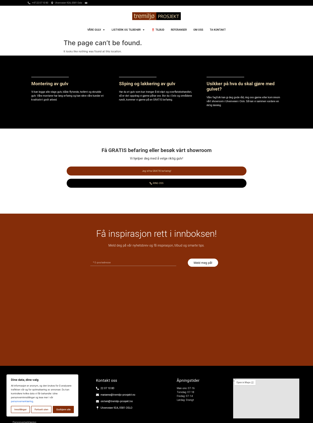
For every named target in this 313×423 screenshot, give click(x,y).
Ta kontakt (218, 29)
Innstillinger (20, 409)
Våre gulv (94, 29)
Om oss (198, 29)
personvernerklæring (22, 401)
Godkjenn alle (63, 409)
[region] (42, 395)
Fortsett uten (41, 409)
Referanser (179, 29)
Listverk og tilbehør (126, 29)
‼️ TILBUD (157, 29)
